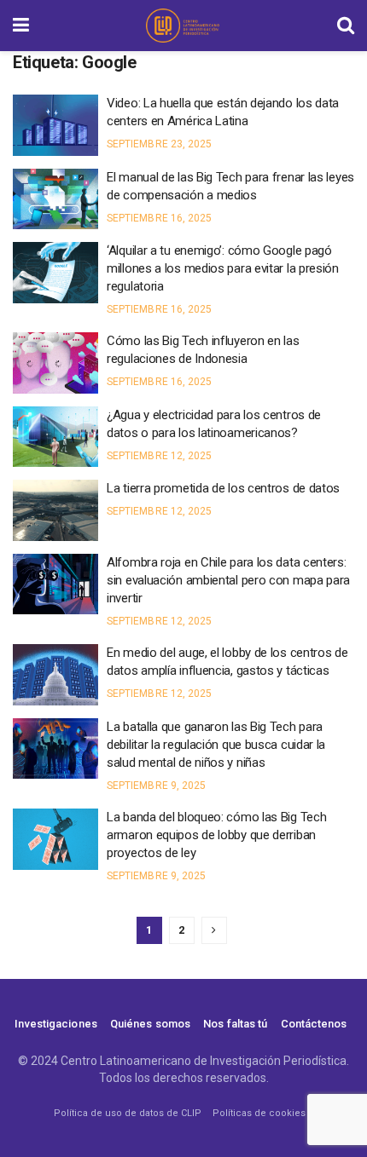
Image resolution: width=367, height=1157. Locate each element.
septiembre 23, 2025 (159, 144)
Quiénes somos (150, 1023)
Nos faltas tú (235, 1023)
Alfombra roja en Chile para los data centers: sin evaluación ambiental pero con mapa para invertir (228, 580)
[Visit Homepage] (182, 26)
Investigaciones (56, 1023)
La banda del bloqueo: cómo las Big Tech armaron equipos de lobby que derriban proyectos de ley (216, 835)
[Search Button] (345, 25)
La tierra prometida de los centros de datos (223, 488)
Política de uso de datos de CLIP (127, 1113)
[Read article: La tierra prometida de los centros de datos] (55, 510)
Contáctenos (314, 1023)
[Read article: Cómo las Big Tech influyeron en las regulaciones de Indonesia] (55, 363)
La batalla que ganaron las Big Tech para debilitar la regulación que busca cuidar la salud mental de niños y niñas (216, 744)
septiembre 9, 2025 (156, 785)
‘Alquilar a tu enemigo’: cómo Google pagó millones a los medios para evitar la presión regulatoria (223, 268)
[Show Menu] (21, 25)
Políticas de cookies (259, 1113)
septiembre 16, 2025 (159, 218)
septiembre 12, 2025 (159, 456)
